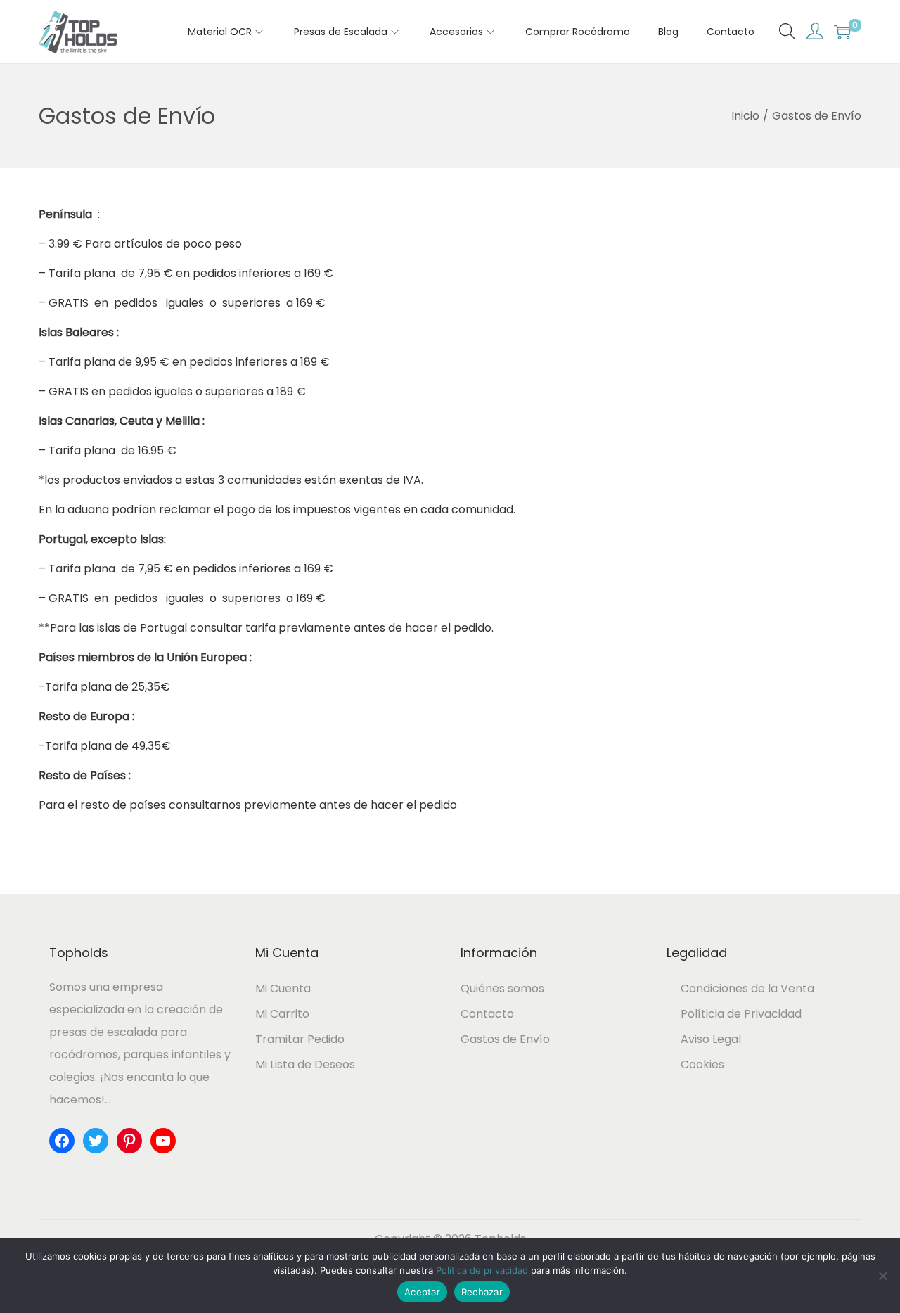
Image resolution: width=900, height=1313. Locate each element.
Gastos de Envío (505, 1039)
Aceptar (422, 1292)
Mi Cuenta (283, 988)
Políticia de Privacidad (741, 1014)
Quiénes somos (502, 988)
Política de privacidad (482, 1270)
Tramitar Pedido (300, 1039)
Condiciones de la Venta (747, 988)
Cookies (702, 1064)
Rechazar (482, 1292)
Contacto (487, 1014)
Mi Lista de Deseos (305, 1064)
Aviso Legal (711, 1039)
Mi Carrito (282, 1014)
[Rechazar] (882, 1276)
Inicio (745, 116)
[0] (842, 31)
